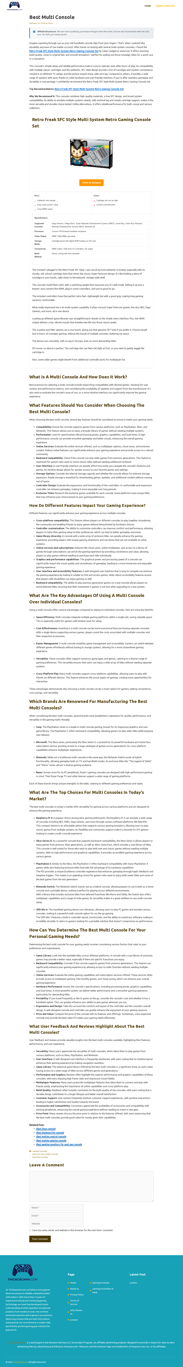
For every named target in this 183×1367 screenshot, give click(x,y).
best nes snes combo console (45, 1154)
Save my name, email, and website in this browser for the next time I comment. (72, 1230)
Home (148, 6)
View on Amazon (91, 182)
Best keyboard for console (50, 1132)
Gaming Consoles (165, 6)
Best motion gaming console (51, 1140)
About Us (74, 1289)
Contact (74, 1320)
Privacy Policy (76, 1294)
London (133, 1282)
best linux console (40, 1157)
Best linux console (45, 1128)
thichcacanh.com (17, 1342)
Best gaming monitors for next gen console (59, 1144)
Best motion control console (51, 1136)
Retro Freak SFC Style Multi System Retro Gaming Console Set (64, 51)
